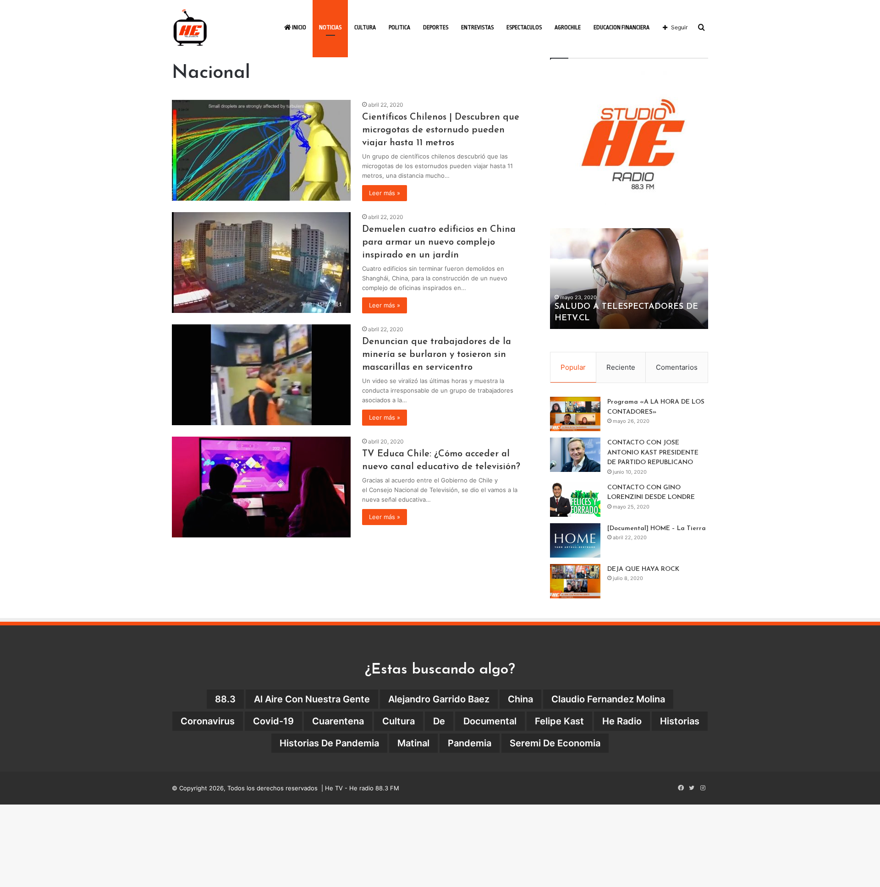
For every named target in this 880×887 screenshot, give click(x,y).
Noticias (330, 27)
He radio (622, 721)
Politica (399, 27)
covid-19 (273, 721)
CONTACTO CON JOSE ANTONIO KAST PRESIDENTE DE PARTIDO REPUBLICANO (652, 452)
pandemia (469, 743)
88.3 (225, 699)
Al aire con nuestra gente (312, 699)
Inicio (298, 27)
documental (490, 721)
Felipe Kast (559, 721)
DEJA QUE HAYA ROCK (643, 569)
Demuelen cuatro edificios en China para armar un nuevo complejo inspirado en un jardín (439, 242)
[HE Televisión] (190, 27)
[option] (629, 278)
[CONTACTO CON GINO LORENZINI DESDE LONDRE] (575, 499)
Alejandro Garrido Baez (439, 699)
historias (679, 721)
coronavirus (208, 721)
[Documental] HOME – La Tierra (656, 528)
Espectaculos (524, 27)
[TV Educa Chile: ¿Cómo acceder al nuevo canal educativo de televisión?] (261, 487)
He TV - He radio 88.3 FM (362, 788)
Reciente (620, 367)
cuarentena (338, 721)
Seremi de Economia (555, 743)
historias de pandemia (329, 743)
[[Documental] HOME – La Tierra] (575, 540)
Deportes (435, 27)
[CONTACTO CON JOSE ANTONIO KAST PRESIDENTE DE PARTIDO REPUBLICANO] (575, 455)
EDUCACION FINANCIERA (621, 27)
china (520, 699)
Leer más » (384, 193)
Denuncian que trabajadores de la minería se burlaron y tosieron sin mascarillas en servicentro (436, 354)
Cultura (365, 27)
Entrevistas (477, 27)
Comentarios (677, 367)
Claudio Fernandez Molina (608, 699)
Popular (573, 367)
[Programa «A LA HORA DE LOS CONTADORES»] (575, 414)
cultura (398, 721)
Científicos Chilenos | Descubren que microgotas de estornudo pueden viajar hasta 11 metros (440, 130)
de (439, 721)
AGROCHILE (568, 27)
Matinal (413, 743)
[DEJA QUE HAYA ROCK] (575, 581)
